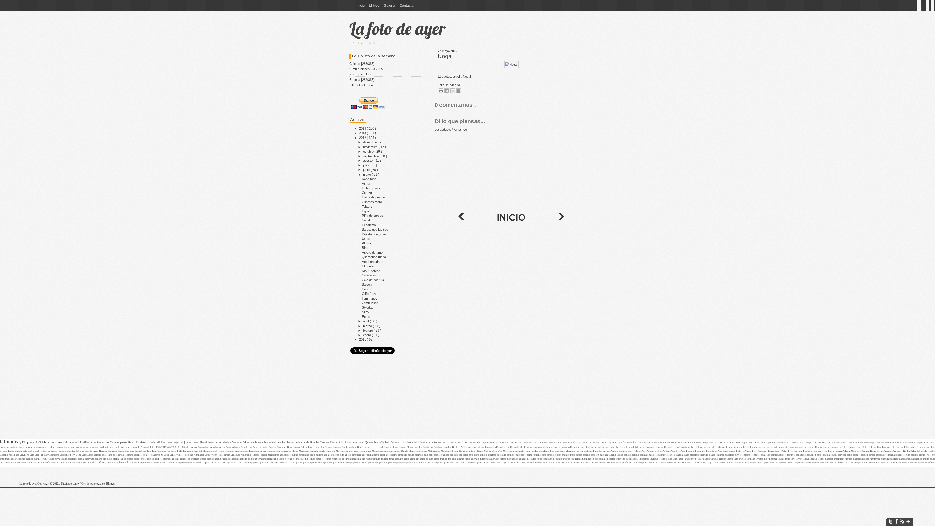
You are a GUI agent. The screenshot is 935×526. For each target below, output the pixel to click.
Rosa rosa (369, 179)
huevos (567, 458)
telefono (789, 462)
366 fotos (186, 447)
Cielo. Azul (722, 447)
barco (466, 454)
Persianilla (700, 451)
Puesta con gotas (374, 234)
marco (866, 458)
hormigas (558, 458)
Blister (395, 447)
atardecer (787, 442)
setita (690, 462)
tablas (745, 462)
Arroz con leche (260, 447)
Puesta (699, 442)
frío (364, 458)
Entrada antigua (461, 217)
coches (754, 454)
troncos (910, 462)
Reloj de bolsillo (919, 451)
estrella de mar (247, 458)
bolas (530, 454)
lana (736, 458)
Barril (344, 447)
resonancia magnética (590, 462)
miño (48, 462)
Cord (805, 447)
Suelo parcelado (360, 74)
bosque (809, 442)
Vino (394, 442)
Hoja (203, 442)
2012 (363, 138)
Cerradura (684, 447)
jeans (699, 458)
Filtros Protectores (362, 85)
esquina (236, 458)
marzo (368, 326)
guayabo (475, 458)
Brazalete (447, 447)
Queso (369, 442)
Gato (25, 451)
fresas (354, 458)
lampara (920, 442)
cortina (907, 454)
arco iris (402, 442)
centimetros (662, 454)
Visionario (246, 454)
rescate (576, 462)
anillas (370, 454)
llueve (806, 458)
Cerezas (368, 193)
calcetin (612, 454)
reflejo (549, 462)
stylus (716, 462)
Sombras (731, 442)
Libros (223, 451)
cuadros (15, 458)
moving (76, 462)
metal (18, 462)
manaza (849, 458)
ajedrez (331, 454)
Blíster (410, 447)
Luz (107, 442)
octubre (368, 151)
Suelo (739, 442)
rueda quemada (662, 462)
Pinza (726, 451)
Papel (361, 442)
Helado (89, 451)
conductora (801, 454)
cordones (880, 454)
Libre (211, 451)
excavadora (260, 458)
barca (410, 442)
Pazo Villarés (634, 451)
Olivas (647, 442)
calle (815, 442)
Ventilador (199, 454)
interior (912, 442)
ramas (517, 462)
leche (927, 442)
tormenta (866, 462)
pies (70, 447)
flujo (307, 458)
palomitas (62, 447)
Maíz (374, 451)
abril (366, 321)
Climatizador (755, 447)
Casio (642, 447)
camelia (822, 442)
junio (367, 170)
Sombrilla (65, 454)
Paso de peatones (601, 451)
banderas (454, 454)
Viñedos (256, 454)
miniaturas (39, 462)
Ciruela (731, 447)
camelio (830, 442)
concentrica (790, 454)
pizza (434, 462)
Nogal (445, 56)
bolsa (802, 442)
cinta (844, 442)
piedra (289, 442)
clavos (738, 454)
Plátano (771, 451)
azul (431, 454)
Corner (811, 447)
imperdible (600, 458)
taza (112, 447)
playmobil (449, 462)
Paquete (580, 451)
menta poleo (929, 458)
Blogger (110, 483)
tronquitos (919, 462)
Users (366, 239)
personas (383, 462)
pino (408, 462)
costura (850, 442)
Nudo (365, 289)
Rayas (880, 451)
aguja (313, 454)
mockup (55, 462)
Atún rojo (282, 447)
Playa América (759, 451)
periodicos (373, 462)
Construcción (795, 447)
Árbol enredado (372, 261)
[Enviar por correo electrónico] (441, 90)
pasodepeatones (325, 462)
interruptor (644, 458)
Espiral (536, 442)
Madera (227, 442)
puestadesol (496, 462)
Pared (654, 442)
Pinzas (732, 451)
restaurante (606, 462)
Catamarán (650, 447)
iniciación (611, 458)
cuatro (22, 458)
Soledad (367, 307)
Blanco (388, 447)
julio (366, 165)
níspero (181, 462)
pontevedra (471, 462)
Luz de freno (261, 451)
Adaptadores (203, 447)
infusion (892, 442)
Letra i (195, 451)
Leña (354, 442)
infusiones (902, 442)
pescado (392, 462)
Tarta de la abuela (116, 454)
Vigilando (236, 454)
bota (544, 454)
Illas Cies (130, 451)
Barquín (337, 447)
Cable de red (478, 447)
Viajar (214, 454)
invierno (654, 458)
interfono (621, 458)
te (493, 442)
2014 (363, 128)
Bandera (328, 447)
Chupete (711, 447)
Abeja (194, 447)
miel (31, 462)
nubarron (157, 462)
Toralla (137, 454)
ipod (664, 458)
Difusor (873, 447)
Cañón (667, 447)
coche (441, 442)
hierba (480, 442)
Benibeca (352, 447)
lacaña (730, 458)
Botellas (315, 442)
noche (282, 442)
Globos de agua (42, 451)
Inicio (360, 5)
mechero (918, 458)
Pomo (778, 451)
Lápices (272, 451)
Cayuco (660, 447)
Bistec (374, 447)
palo (212, 462)
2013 (363, 133)
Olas (500, 451)
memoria (20, 447)
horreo (884, 442)
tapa (765, 462)
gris (450, 458)
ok (194, 462)
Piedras (661, 442)
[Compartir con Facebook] (458, 90)
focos (319, 458)
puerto (488, 442)
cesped (671, 454)
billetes (484, 454)
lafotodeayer (13, 441)
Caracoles (584, 447)
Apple (228, 447)
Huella (121, 451)
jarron (693, 458)
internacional (632, 458)
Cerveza (325, 442)
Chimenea (701, 447)
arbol (383, 454)
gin (418, 458)
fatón (878, 442)
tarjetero (771, 462)
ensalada (195, 458)
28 (173, 447)
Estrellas (895, 447)
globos (472, 442)
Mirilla (412, 451)
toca (847, 462)
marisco (894, 458)
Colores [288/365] (361, 64)
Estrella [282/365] (361, 80)
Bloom (402, 447)
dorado (137, 458)
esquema (227, 458)
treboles (895, 462)
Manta (602, 442)
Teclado (386, 442)
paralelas (275, 462)
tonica (853, 462)
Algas (222, 447)
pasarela (307, 462)
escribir (219, 458)
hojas (176, 442)
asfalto (411, 454)
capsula (636, 454)
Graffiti (54, 451)
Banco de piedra (316, 447)
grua (454, 458)
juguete (706, 458)
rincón (625, 462)
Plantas (748, 451)
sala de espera (83, 447)
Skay (365, 312)
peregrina (363, 462)
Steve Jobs (75, 454)
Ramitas (865, 451)
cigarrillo (704, 454)
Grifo (341, 442)
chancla (679, 454)
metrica (25, 462)
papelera (255, 462)
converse (842, 454)
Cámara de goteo (839, 447)
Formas (4, 451)
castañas (644, 454)
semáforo (94, 447)
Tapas (745, 442)
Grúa (574, 442)
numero (173, 462)
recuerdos (541, 462)
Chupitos (527, 442)
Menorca (381, 451)
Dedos (865, 447)
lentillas (751, 458)
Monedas (237, 442)
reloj (183, 442)
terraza (121, 447)
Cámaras (852, 447)
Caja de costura (373, 280)
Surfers (90, 454)
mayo (367, 174)
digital (116, 458)
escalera (211, 458)
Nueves (488, 451)
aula (426, 454)
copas (850, 454)
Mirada (405, 451)
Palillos (535, 451)
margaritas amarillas (880, 458)
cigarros (720, 454)
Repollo (4, 454)
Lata (579, 442)
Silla (717, 442)
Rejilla (906, 451)
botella (254, 442)
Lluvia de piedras (374, 197)
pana (240, 462)
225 (169, 447)
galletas (385, 458)
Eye (902, 447)
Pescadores (711, 451)
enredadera (185, 458)
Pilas (720, 451)
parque (299, 462)
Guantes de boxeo (76, 451)
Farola (152, 442)
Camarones (538, 447)
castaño (652, 454)
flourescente (299, 458)
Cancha (557, 447)
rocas (635, 462)
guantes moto (464, 458)
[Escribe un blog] (446, 90)
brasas (565, 454)
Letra (584, 442)
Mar (45, 442)
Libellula (203, 451)
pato (348, 462)
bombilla (537, 454)
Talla (104, 454)
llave (793, 458)
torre (883, 462)
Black (381, 447)
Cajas (499, 447)
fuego (267, 442)
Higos (96, 451)
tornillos (875, 462)
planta (440, 462)
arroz (400, 454)
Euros (366, 317)
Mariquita (331, 451)
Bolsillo (418, 447)
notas (150, 462)
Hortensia (113, 451)
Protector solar (795, 451)
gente (413, 458)
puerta (124, 442)
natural (136, 462)
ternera (835, 462)
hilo (529, 458)
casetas (838, 442)
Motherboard (434, 451)
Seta (32, 454)
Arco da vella (508, 442)
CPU (461, 447)
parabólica (265, 462)
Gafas (557, 442)
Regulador (897, 451)
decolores (72, 458)
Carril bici (615, 447)
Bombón (438, 447)
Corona (819, 447)
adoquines (293, 454)
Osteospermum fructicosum (517, 451)
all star (348, 454)
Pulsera (838, 451)
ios (660, 458)
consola (826, 454)
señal (102, 447)
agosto (368, 160)
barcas (795, 442)
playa (31, 442)
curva (57, 458)
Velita (173, 454)
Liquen (366, 211)
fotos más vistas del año (334, 458)
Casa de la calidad (629, 447)
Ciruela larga (741, 447)
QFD (854, 451)
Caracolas (369, 275)
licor (766, 458)
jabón (681, 458)
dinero (123, 458)
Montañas (622, 442)
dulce (144, 458)
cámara (64, 458)
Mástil (455, 451)
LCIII (180, 451)
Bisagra (367, 447)
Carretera (605, 447)
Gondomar (565, 442)
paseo (314, 462)
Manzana (303, 451)
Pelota (649, 451)
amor (364, 454)
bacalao (437, 454)
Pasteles (614, 451)
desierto (99, 458)
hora (550, 458)
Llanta (245, 451)
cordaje (865, 454)
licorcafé (773, 458)
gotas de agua (427, 458)
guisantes (484, 458)
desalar (81, 458)
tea (777, 462)
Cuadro (827, 447)
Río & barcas (371, 271)
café (158, 442)
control (834, 454)
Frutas (11, 451)
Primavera (683, 442)
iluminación (588, 458)
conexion (812, 454)
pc (351, 462)
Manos (295, 451)
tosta (888, 462)
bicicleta (419, 442)
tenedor (809, 462)
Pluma (366, 243)
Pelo (643, 451)
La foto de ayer (397, 28)
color (768, 454)
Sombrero (54, 454)
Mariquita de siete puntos (348, 451)
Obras (495, 451)
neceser (143, 462)
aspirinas (419, 454)
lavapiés (743, 458)
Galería (389, 5)
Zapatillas (771, 442)
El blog (374, 5)
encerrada (167, 458)
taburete (752, 462)
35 (179, 447)
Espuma (886, 447)
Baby (290, 447)
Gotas (101, 442)
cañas (434, 442)
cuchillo (38, 458)
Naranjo (463, 451)
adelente (284, 454)
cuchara (30, 458)
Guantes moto (372, 202)
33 (176, 447)
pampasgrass (227, 462)
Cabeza (468, 447)
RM (859, 451)
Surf (84, 454)
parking (292, 462)
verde (306, 442)
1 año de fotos (148, 447)
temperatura (800, 462)
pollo (463, 462)
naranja (41, 447)
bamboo (445, 454)
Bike (365, 248)
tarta (107, 447)
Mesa (389, 451)
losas (812, 458)
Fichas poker (371, 188)
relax (570, 462)
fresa (348, 458)
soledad (704, 462)
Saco (16, 454)
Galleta (18, 451)
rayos (524, 462)
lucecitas (819, 458)
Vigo (246, 442)
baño (471, 454)
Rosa (11, 454)
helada (503, 458)
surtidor (730, 462)
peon (356, 462)
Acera (366, 184)
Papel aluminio (567, 451)
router (652, 462)
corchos (857, 454)
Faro (189, 442)
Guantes (62, 451)
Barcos (519, 442)
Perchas (666, 451)
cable (427, 442)
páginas (506, 462)
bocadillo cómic (505, 454)
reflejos (557, 462)
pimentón (401, 462)
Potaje (784, 451)
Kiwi (348, 442)
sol (65, 442)
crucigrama (5, 458)
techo (782, 462)
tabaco (738, 462)
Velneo (179, 454)
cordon (872, 454)
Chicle (692, 447)
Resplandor (708, 442)
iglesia (578, 458)
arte (405, 454)
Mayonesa (366, 451)
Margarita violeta (317, 451)
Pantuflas (555, 451)
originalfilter (82, 442)
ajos (337, 454)
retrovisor (617, 462)
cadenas (587, 454)
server (673, 462)
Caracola (574, 447)
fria (359, 458)
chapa (686, 454)
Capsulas (565, 447)
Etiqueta (368, 266)
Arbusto (236, 447)
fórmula (376, 458)
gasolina (399, 458)
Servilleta (25, 454)
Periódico (675, 451)
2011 (363, 339)
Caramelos (594, 447)
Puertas (807, 451)
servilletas (682, 462)
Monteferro (422, 451)
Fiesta (333, 442)
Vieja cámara (223, 454)
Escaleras (369, 225)
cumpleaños (48, 458)
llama (788, 458)
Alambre (214, 447)
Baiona (296, 447)
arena (59, 442)
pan (236, 462)
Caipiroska (490, 447)
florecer (289, 458)
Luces (218, 442)
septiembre (371, 156)
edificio (151, 458)
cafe (593, 454)
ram (512, 462)
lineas (781, 458)
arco (388, 454)
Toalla (751, 442)
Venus (208, 454)
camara (620, 454)
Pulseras (846, 451)
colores (450, 442)
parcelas (284, 462)
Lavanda (187, 451)
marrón (902, 458)
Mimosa (396, 451)
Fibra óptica (910, 447)
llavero (799, 458)
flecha (282, 458)
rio (631, 462)
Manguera (286, 451)
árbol (94, 442)
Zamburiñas (370, 303)
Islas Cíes (157, 451)
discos (130, 458)
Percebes (657, 451)
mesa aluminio (7, 462)
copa (261, 442)
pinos (415, 462)
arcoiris (394, 454)
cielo (170, 442)
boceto (522, 454)
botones (551, 454)
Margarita (611, 442)
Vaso (757, 442)
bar (461, 454)
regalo (564, 462)
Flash (932, 447)
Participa (588, 451)
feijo (276, 458)
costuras (915, 454)
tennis (816, 462)
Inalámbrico (141, 451)
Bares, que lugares (375, 229)
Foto (551, 442)
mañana (910, 458)
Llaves (210, 442)
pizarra (428, 462)
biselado (492, 454)
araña (377, 454)
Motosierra (446, 451)
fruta (465, 442)
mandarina (858, 458)
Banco (132, 442)
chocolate (694, 454)
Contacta (406, 5)
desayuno (90, 458)
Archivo (357, 119)
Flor (164, 442)
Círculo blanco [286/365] (366, 69)
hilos (534, 458)
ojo (47, 447)
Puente (691, 442)
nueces (165, 462)
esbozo (203, 458)
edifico (158, 458)
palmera (53, 447)
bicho (477, 454)
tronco (902, 462)
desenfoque (870, 442)
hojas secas (542, 458)
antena (779, 442)
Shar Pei (39, 454)
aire (326, 454)
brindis (572, 454)
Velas (763, 442)
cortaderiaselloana (894, 454)
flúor (313, 458)
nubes (71, 442)
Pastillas (623, 451)
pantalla (247, 462)
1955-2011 (161, 447)
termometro (826, 462)
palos (218, 462)
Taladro (367, 206)
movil (69, 462)
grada (437, 458)
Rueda (377, 442)
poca (457, 462)
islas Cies (673, 458)
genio (407, 458)
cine (727, 454)
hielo (274, 442)
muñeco (94, 462)
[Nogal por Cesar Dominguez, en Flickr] (511, 64)
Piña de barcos (372, 215)
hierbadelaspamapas (516, 458)
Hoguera (103, 451)
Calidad (514, 447)
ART (38, 442)
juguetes (714, 458)
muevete (85, 462)
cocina (761, 454)
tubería (928, 462)
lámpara (4, 447)
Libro (217, 451)
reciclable (531, 462)
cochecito (746, 454)
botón (558, 454)
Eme (879, 447)
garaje (392, 458)
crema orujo (925, 454)
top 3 (859, 462)
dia (105, 458)
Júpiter (173, 451)
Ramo (873, 451)
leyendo (760, 458)
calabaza (604, 454)
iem (573, 458)
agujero (320, 454)
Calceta (506, 447)
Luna (590, 442)
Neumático (632, 442)
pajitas (206, 462)
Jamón (165, 451)
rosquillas (643, 462)
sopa (710, 462)
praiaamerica (483, 462)
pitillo (421, 462)
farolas (269, 458)
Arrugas (272, 447)
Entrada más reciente (561, 217)
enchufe (176, 458)
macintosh (839, 458)
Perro (683, 451)
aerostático (304, 454)
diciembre (370, 142)
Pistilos (740, 451)
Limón (231, 451)
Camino (548, 447)
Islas (149, 451)
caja (597, 454)
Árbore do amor (372, 252)
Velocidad (188, 454)
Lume (252, 451)
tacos (760, 462)
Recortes (887, 451)
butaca (579, 454)
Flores (196, 442)
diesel (110, 458)
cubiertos (859, 442)
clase (732, 454)
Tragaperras (155, 454)
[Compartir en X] (452, 90)
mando (12, 447)
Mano (596, 442)
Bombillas (427, 447)
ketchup (723, 458)
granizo (444, 458)
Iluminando (369, 298)
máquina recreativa (107, 462)
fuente (369, 458)
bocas (516, 454)
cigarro (712, 454)
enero (367, 335)
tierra (842, 462)
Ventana (115, 442)
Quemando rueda (374, 257)
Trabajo (145, 454)
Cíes (859, 447)
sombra (298, 442)
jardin (687, 458)
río (74, 447)
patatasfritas (339, 462)
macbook (829, 458)
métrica (120, 462)
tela (116, 447)
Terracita (129, 454)
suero (722, 462)
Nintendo (472, 451)
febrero (368, 330)
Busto (455, 447)
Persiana (690, 451)
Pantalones (544, 451)
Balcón (367, 284)
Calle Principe (525, 447)
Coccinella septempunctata (775, 447)
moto (63, 462)
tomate (128, 447)
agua (51, 442)
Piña (667, 442)
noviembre (371, 147)
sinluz (696, 462)
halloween (494, 458)
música (128, 462)
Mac (278, 451)
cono (819, 454)
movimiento (31, 447)
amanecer (357, 454)
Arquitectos (246, 447)
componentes (777, 454)
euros (458, 442)
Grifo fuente (370, 294)
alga (342, 454)
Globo (31, 451)
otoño (199, 462)
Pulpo (831, 451)
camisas (628, 454)
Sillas (723, 442)
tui (933, 462)
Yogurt (264, 454)
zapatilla (136, 447)
